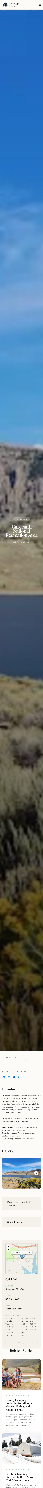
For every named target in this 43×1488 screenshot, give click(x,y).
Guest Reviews (15, 1222)
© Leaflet (34, 1273)
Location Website (13, 1309)
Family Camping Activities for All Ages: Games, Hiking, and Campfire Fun (19, 1404)
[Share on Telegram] (18, 1077)
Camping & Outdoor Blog (18, 1395)
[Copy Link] (23, 1077)
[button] (21, 1257)
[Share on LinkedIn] (14, 1077)
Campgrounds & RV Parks (12, 1060)
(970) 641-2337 (12, 1299)
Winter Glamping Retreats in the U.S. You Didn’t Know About (20, 1477)
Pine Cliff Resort (9, 1057)
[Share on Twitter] (9, 1077)
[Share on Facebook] (4, 1077)
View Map (21, 1343)
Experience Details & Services (19, 1203)
